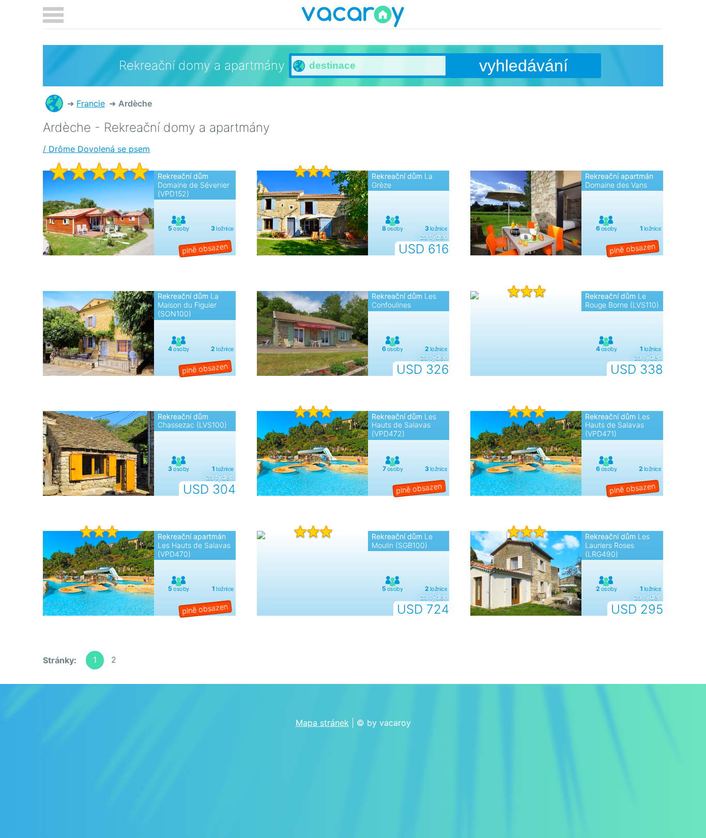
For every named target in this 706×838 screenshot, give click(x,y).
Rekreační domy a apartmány (54, 103)
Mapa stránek (322, 723)
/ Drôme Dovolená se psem (96, 149)
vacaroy (353, 18)
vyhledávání (523, 65)
